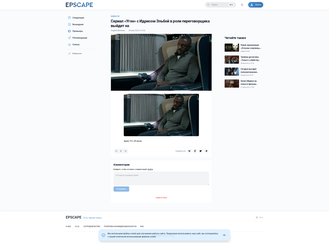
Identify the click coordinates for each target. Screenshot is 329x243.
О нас (68, 226)
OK (224, 235)
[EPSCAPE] (79, 5)
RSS (142, 226)
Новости (115, 16)
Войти (150, 169)
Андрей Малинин (118, 30)
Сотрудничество (92, 226)
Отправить (121, 189)
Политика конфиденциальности (120, 226)
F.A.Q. (77, 226)
